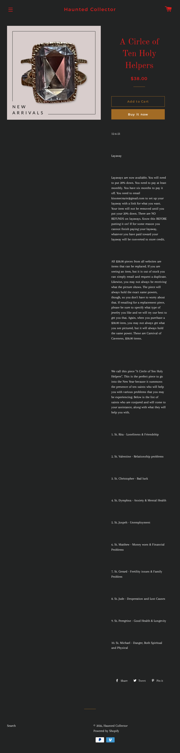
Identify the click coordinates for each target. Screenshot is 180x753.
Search (11, 725)
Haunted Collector (90, 9)
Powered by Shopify (106, 731)
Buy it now (138, 114)
